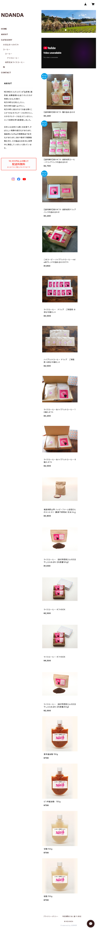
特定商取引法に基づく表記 (71, 916)
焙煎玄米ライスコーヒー (15, 62)
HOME (4, 29)
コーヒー (6, 49)
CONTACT (6, 72)
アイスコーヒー (13, 58)
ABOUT (4, 34)
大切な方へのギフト (11, 45)
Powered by (66, 925)
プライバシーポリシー (50, 916)
